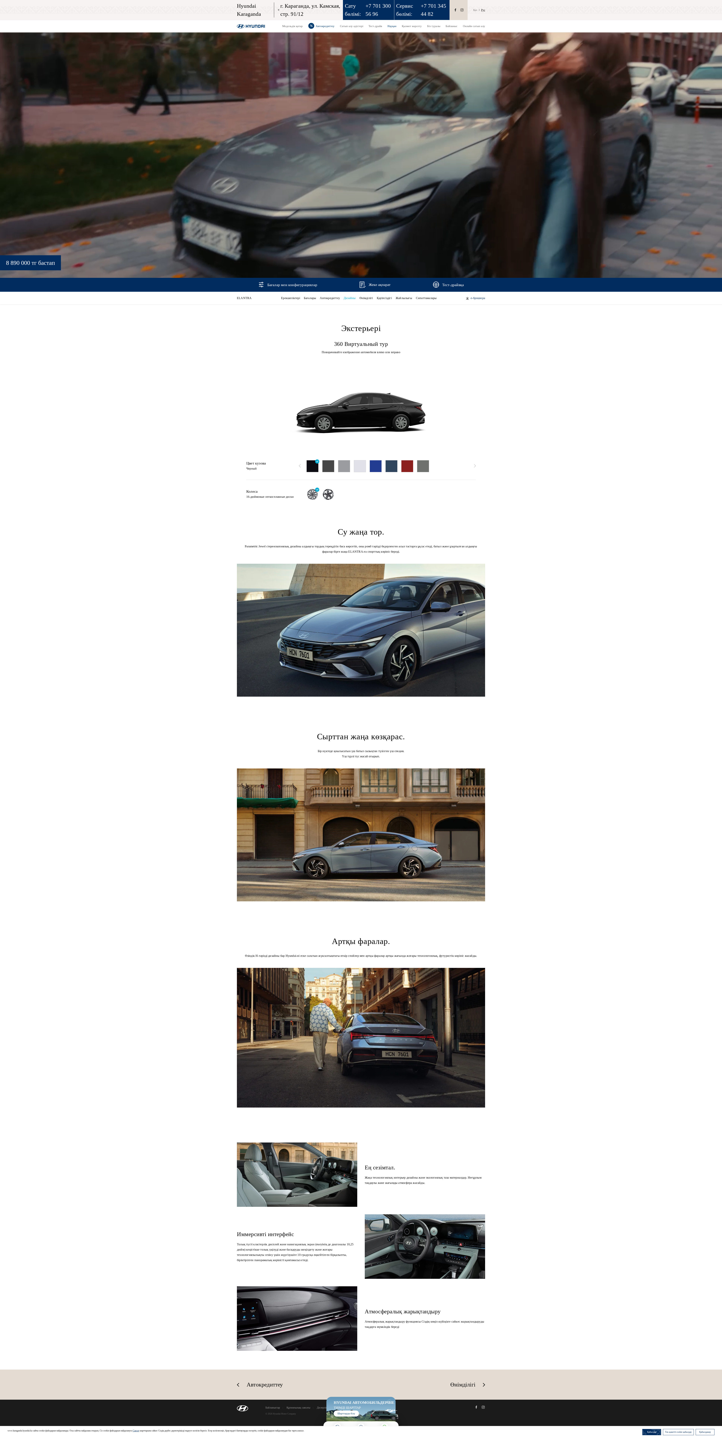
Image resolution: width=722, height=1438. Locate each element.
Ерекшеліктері (290, 298)
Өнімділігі (366, 298)
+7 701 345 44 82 (433, 10)
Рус (483, 10)
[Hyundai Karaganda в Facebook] (455, 10)
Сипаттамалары (426, 298)
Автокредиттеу (330, 298)
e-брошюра (478, 298)
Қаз (475, 10)
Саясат (136, 1430)
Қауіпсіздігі (384, 298)
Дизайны (350, 298)
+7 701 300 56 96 (378, 10)
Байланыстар (272, 1407)
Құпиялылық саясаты (298, 1407)
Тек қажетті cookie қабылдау (678, 1432)
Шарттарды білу (346, 1413)
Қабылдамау (705, 1432)
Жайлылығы (404, 298)
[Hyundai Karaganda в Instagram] (462, 10)
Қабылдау (651, 1432)
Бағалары (310, 298)
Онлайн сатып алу (474, 26)
